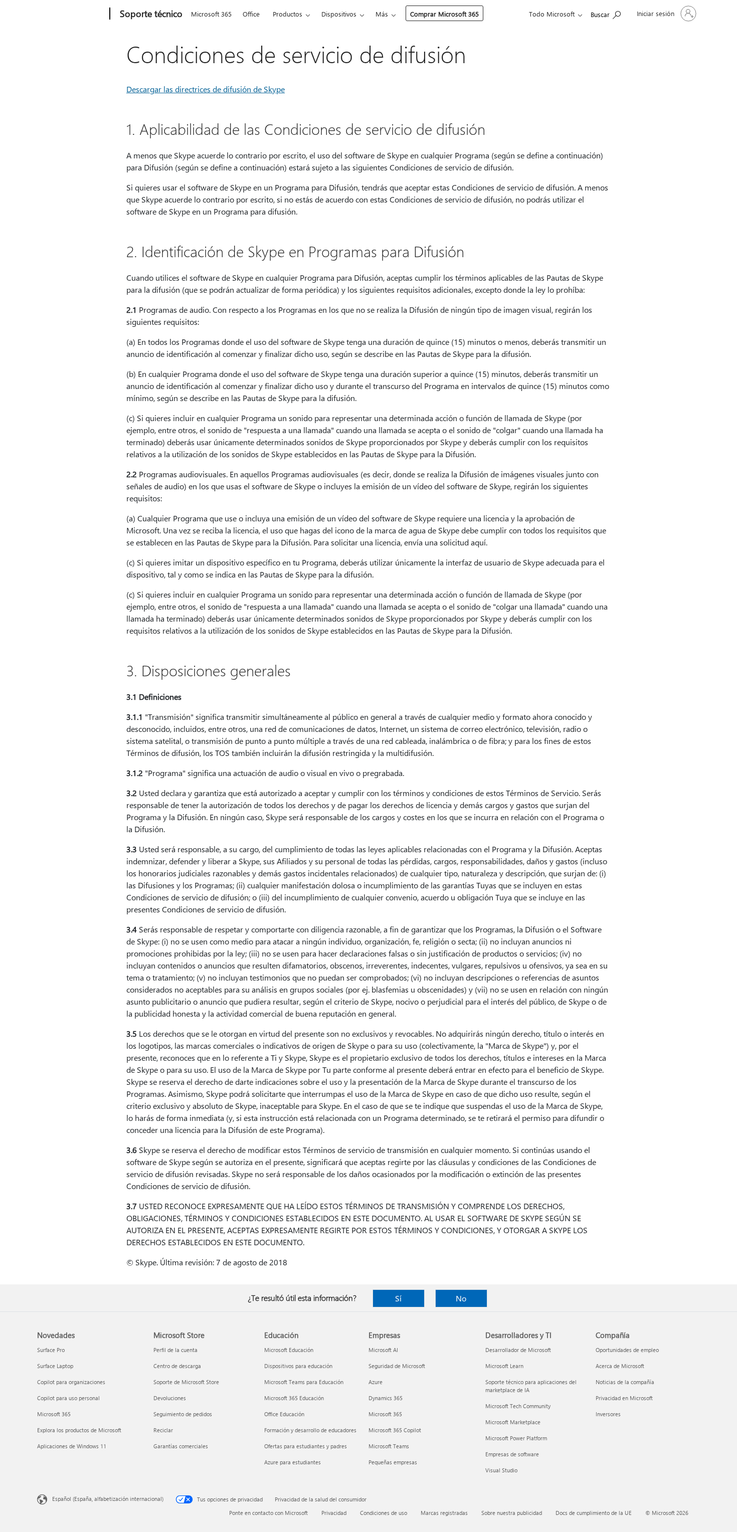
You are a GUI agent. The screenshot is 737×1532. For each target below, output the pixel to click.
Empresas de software (512, 1454)
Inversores (608, 1414)
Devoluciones (169, 1398)
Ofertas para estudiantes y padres (305, 1446)
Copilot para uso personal (68, 1398)
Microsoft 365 (211, 14)
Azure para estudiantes (292, 1462)
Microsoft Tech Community (517, 1406)
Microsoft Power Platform (516, 1438)
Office (251, 14)
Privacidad (333, 1512)
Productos (287, 14)
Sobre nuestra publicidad (511, 1512)
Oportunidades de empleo (627, 1350)
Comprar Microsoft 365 (444, 14)
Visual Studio (501, 1470)
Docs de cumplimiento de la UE (594, 1512)
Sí (398, 1298)
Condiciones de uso (383, 1512)
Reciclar (163, 1430)
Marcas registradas (444, 1512)
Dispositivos (338, 14)
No (461, 1298)
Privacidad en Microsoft (624, 1398)
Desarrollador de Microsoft (518, 1350)
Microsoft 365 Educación (294, 1398)
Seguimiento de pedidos (182, 1414)
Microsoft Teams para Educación (303, 1382)
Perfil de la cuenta (175, 1350)
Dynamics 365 (385, 1398)
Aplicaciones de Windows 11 (71, 1446)
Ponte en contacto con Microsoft (268, 1512)
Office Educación (284, 1414)
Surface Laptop (55, 1366)
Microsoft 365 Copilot (394, 1430)
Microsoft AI (383, 1350)
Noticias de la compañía (625, 1382)
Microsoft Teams (388, 1446)
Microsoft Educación (288, 1350)
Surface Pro (51, 1350)
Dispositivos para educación (298, 1366)
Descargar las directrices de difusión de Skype (205, 89)
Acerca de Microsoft (620, 1366)
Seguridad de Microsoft (396, 1366)
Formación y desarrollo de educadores (310, 1430)
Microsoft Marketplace (512, 1422)
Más (382, 14)
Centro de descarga (177, 1366)
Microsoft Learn (504, 1366)
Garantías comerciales (180, 1446)
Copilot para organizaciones (71, 1382)
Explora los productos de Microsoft (79, 1430)
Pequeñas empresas (392, 1462)
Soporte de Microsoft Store (186, 1382)
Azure (375, 1382)
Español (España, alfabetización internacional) (107, 1498)
